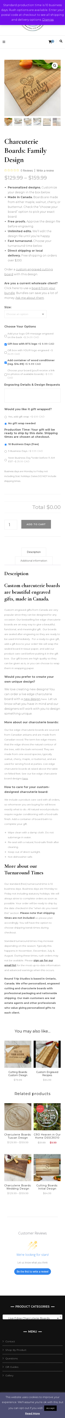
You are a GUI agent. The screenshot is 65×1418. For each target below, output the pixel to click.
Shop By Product (15, 1349)
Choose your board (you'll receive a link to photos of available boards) (31, 374)
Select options (18, 1053)
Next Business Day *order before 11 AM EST (31, 459)
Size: (7, 307)
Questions (11, 1358)
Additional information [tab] (33, 560)
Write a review (45, 170)
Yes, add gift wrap (26, 416)
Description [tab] (34, 552)
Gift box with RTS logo (30, 343)
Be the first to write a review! (32, 1271)
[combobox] (32, 1317)
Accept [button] (50, 1408)
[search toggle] (61, 41)
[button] (55, 66)
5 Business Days (25, 451)
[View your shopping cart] (50, 42)
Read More (32, 1413)
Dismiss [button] (48, 19)
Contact (10, 1341)
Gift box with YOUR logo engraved (30, 352)
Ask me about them (29, 298)
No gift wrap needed (22, 423)
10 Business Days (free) (23, 444)
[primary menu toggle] (5, 42)
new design (32, 699)
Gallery (9, 1375)
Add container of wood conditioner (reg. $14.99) (31, 362)
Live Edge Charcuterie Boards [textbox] (31, 1318)
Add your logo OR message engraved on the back (30, 335)
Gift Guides (11, 1367)
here (25, 778)
